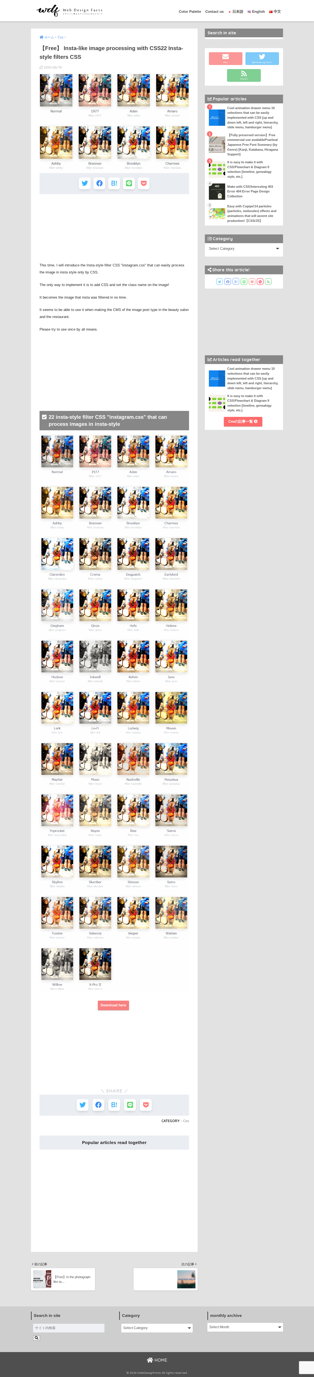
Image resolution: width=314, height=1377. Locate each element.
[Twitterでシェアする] (85, 183)
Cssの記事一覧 (241, 421)
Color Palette (190, 12)
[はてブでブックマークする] (114, 183)
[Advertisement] (114, 228)
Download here (113, 1005)
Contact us (214, 12)
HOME (160, 1360)
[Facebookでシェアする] (99, 183)
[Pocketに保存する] (144, 183)
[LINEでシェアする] (129, 183)
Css (186, 1121)
